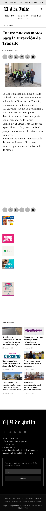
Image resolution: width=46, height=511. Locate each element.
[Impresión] (27, 56)
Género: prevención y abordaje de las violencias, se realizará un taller (33, 341)
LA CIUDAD (7, 25)
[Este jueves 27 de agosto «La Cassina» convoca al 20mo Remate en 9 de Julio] (12, 376)
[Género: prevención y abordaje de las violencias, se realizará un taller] (34, 331)
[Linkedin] (15, 432)
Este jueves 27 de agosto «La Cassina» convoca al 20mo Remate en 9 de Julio (11, 386)
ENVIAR (23, 478)
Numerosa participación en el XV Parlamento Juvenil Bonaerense (32, 386)
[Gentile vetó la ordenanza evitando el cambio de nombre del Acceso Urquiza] (12, 331)
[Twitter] (10, 56)
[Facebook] (4, 56)
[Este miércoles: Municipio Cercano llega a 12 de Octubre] (12, 355)
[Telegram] (33, 56)
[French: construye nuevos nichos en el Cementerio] (34, 355)
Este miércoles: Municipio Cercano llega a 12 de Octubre (12, 363)
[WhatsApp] (16, 56)
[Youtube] (25, 432)
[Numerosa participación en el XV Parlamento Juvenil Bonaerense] (34, 376)
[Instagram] (10, 432)
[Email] (21, 56)
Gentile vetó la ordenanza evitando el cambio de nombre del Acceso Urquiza (12, 341)
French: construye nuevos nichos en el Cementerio (32, 363)
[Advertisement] (23, 178)
